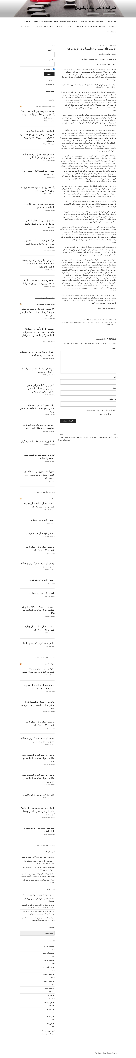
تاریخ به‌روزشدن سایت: (47, 1031)
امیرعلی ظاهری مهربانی (47, 918)
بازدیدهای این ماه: (49, 981)
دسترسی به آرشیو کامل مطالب (45, 298)
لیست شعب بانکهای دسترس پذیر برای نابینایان (90, 26)
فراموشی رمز (50, 84)
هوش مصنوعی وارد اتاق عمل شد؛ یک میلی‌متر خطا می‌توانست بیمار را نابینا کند (38, 114)
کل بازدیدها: (51, 995)
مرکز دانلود (112, 26)
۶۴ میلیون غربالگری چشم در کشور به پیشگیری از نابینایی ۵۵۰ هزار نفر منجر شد (37, 312)
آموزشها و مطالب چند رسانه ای (105, 319)
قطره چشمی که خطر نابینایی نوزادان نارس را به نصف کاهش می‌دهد (39, 223)
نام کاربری (51, 50)
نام (114, 377)
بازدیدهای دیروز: (49, 960)
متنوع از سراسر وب (50, 663)
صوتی (91, 319)
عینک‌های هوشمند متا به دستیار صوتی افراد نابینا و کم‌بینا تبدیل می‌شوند (39, 243)
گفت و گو (82, 319)
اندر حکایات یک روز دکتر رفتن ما (39, 794)
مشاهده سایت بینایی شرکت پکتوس (92, 21)
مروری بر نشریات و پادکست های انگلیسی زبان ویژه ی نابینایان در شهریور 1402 (38, 778)
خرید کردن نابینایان (92, 322)
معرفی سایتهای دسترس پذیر (44, 26)
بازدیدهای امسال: (49, 988)
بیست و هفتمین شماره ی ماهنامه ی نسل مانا (96, 59)
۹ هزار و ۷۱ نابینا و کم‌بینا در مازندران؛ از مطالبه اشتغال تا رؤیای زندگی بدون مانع (40, 388)
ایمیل (113, 388)
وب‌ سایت (112, 399)
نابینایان (71, 322)
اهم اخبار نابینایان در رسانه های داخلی (46, 304)
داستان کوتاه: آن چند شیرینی (41, 533)
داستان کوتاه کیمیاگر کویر (42, 580)
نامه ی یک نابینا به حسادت (42, 593)
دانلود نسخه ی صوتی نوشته (106, 64)
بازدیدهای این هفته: (48, 974)
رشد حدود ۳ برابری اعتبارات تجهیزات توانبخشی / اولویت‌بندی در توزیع (38, 408)
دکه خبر (69, 26)
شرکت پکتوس (99, 45)
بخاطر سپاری (48, 69)
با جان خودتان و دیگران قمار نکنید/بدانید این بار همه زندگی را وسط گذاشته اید (38, 811)
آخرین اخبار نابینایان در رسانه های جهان (45, 106)
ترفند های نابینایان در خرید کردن (105, 322)
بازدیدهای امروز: (49, 946)
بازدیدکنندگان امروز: (48, 953)
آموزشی (95, 319)
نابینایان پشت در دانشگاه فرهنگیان (38, 441)
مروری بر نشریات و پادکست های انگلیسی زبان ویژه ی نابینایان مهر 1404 (38, 758)
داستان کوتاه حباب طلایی (42, 520)
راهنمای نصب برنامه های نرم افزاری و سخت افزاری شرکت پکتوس (55, 21)
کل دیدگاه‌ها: (50, 1016)
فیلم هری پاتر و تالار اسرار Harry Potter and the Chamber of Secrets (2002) (38, 263)
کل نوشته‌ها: (50, 1009)
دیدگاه (113, 348)
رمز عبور (52, 59)
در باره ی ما (112, 31)
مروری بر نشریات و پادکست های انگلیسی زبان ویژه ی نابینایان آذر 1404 (38, 610)
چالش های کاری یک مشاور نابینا (39, 643)
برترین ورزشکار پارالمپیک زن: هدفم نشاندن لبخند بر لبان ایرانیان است (38, 705)
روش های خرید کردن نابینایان (80, 322)
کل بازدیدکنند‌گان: (49, 1002)
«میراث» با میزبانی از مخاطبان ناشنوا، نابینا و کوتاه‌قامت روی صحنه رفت (39, 474)
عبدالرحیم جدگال (49, 911)
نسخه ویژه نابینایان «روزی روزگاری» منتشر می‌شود (38, 857)
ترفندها (59, 26)
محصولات (27, 21)
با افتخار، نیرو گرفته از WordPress (106, 1053)
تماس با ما (26, 26)
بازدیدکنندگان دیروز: (48, 967)
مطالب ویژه (52, 498)
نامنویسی (52, 80)
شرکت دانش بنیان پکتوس (95, 7)
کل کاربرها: (51, 1024)
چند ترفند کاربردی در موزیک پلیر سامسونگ (36, 895)
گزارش (87, 319)
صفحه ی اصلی (111, 21)
